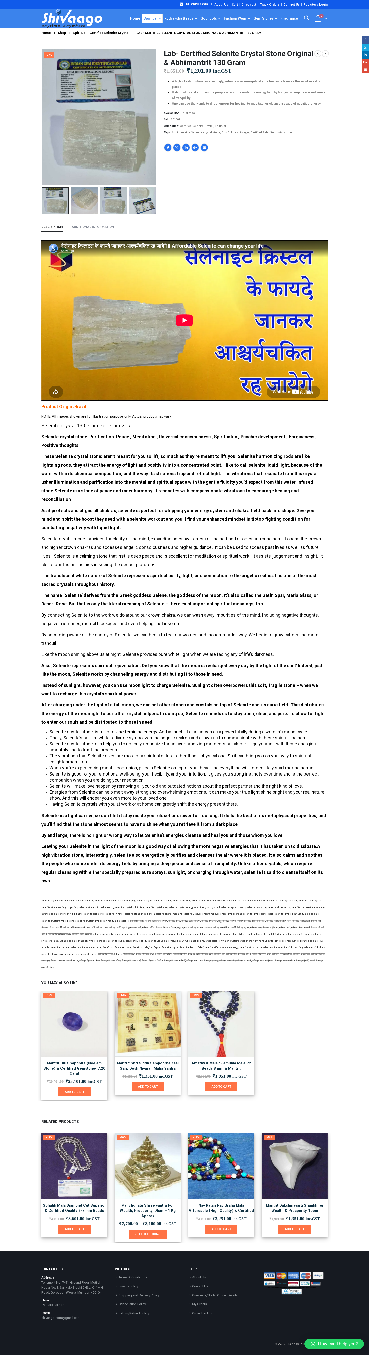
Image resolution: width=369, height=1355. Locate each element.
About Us (221, 4)
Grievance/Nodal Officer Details (215, 1295)
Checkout (249, 4)
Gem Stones (264, 18)
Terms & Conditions (133, 1277)
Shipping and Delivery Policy (139, 1295)
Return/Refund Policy (134, 1313)
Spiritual (150, 18)
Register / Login (315, 4)
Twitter (177, 147)
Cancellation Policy (132, 1304)
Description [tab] (52, 227)
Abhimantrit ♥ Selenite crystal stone (196, 132)
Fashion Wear (235, 18)
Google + (195, 147)
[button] (42, 117)
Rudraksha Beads (179, 18)
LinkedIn (186, 147)
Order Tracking (202, 1313)
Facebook (168, 147)
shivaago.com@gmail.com (60, 1318)
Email (204, 147)
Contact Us (291, 4)
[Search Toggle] (307, 18)
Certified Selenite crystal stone (271, 132)
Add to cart (74, 1092)
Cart (235, 4)
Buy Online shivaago (235, 132)
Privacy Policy (128, 1286)
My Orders (199, 1304)
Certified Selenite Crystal (196, 126)
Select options (147, 1234)
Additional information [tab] (93, 227)
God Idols (209, 18)
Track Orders (270, 4)
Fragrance (289, 18)
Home (135, 18)
